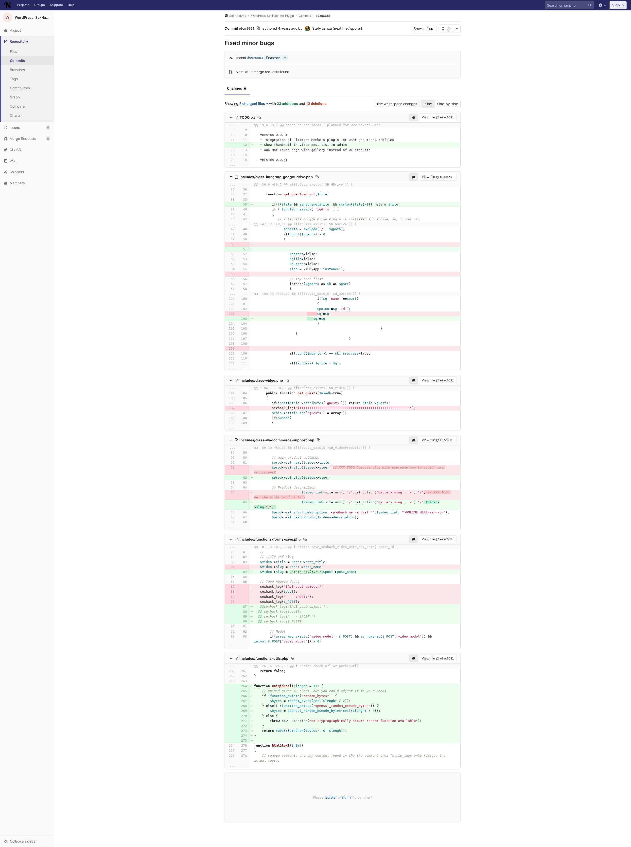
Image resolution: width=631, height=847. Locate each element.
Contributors (20, 88)
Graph (15, 97)
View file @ (438, 117)
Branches (17, 70)
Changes (236, 88)
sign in (347, 797)
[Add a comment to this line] (225, 130)
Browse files (424, 28)
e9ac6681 (323, 16)
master (274, 58)
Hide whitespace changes (396, 104)
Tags (14, 79)
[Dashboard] (7, 5)
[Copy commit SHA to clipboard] (258, 28)
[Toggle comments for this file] (413, 117)
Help (71, 5)
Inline (427, 104)
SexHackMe (237, 16)
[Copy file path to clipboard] (259, 117)
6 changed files (252, 103)
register (330, 797)
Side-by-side (447, 104)
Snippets (56, 5)
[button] (27, 841)
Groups (39, 5)
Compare (17, 106)
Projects (23, 5)
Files (13, 51)
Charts (15, 115)
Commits (17, 60)
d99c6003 (255, 58)
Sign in (618, 5)
